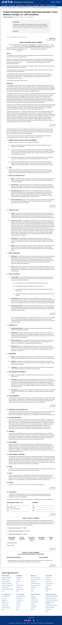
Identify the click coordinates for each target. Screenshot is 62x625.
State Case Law (19, 600)
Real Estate (33, 587)
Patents (33, 604)
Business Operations (36, 579)
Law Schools (28, 5)
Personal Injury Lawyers (7, 589)
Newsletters (42, 5)
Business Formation (35, 577)
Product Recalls (34, 602)
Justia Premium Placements (52, 600)
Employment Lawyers (7, 583)
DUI (17, 583)
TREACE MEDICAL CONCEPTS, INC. (24, 7)
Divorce (18, 581)
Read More (15, 31)
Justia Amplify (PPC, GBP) (51, 605)
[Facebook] (28, 620)
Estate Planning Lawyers (7, 585)
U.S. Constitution (5, 596)
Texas (17, 607)
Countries (33, 607)
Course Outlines (49, 583)
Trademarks (34, 606)
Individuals (19, 575)
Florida (17, 604)
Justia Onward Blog (50, 607)
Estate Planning (20, 585)
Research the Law (20, 5)
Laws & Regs (36, 5)
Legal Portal (18, 623)
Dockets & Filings (6, 607)
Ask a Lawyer (12, 5)
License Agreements (29, 17)
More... (3, 591)
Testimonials (48, 609)
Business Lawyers (6, 579)
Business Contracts (12, 7)
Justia (2, 7)
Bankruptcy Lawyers (6, 577)
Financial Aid (48, 581)
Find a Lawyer (4, 5)
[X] (35, 620)
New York (18, 606)
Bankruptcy (19, 577)
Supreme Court (5, 602)
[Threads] (32, 620)
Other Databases (35, 594)
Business (33, 575)
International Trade (35, 585)
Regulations (4, 600)
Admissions (48, 579)
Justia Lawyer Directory (51, 598)
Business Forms (34, 600)
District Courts (5, 606)
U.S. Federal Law (6, 594)
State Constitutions (20, 596)
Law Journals (48, 585)
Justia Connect (11, 623)
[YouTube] (26, 620)
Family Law (18, 587)
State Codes (19, 598)
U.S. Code (4, 598)
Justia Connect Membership (52, 596)
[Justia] (7, 2)
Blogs (47, 587)
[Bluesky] (33, 620)
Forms (6, 7)
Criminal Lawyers (6, 581)
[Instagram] (30, 620)
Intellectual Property (18, 17)
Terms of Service (33, 623)
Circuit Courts (5, 604)
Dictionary (48, 577)
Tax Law (33, 589)
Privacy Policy (41, 623)
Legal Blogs (33, 598)
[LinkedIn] (25, 620)
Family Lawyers (5, 587)
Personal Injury (19, 589)
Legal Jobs (33, 596)
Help (28, 623)
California (18, 602)
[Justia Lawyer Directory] (37, 620)
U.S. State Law (20, 594)
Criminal (18, 579)
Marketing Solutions (51, 5)
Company (24, 623)
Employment (34, 581)
